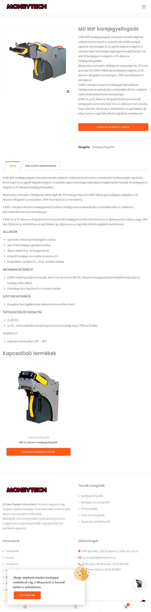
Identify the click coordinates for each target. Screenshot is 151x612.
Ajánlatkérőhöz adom (113, 127)
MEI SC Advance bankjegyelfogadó (38, 442)
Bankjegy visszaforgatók (95, 502)
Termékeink (12, 551)
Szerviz (10, 557)
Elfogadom (27, 595)
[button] (143, 6)
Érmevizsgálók (89, 508)
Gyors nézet (38, 392)
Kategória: (84, 147)
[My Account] (75, 607)
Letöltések (12, 564)
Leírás (12, 165)
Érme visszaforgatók (93, 515)
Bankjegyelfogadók (103, 147)
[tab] (13, 165)
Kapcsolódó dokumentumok (40, 165)
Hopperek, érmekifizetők (95, 521)
